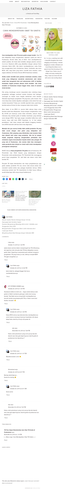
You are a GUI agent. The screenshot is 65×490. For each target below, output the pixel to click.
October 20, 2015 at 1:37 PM (18, 353)
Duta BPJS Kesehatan (22, 210)
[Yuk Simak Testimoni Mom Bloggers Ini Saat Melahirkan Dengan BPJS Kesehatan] (35, 194)
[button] (22, 42)
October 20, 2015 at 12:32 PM (18, 268)
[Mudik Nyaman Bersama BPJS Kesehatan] (8, 194)
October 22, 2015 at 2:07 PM (16, 372)
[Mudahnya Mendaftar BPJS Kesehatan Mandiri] (22, 196)
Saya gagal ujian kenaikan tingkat (11, 222)
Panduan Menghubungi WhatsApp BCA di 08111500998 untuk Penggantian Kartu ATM (53, 105)
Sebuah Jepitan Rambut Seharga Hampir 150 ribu (16, 220)
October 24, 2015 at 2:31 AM (18, 388)
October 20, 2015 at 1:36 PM (18, 312)
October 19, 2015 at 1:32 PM (16, 245)
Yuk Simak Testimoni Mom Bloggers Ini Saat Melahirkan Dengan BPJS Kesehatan (35, 202)
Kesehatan (5, 64)
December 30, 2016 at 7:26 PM (21, 330)
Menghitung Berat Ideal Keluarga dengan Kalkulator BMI (18, 233)
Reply (6, 260)
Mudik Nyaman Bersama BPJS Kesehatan (6, 201)
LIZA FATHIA (32, 8)
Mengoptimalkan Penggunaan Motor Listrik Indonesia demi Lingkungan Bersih (52, 112)
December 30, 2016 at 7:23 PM (17, 407)
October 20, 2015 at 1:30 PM (16, 288)
